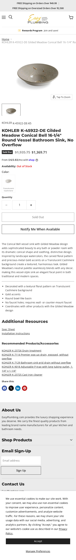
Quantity (7, 197)
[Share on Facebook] (4, 388)
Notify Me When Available (40, 229)
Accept (38, 541)
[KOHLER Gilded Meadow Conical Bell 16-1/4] (11, 109)
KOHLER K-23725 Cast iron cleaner (22, 374)
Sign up (21, 470)
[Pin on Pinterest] (24, 388)
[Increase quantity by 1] (31, 205)
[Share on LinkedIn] (18, 388)
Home (5, 39)
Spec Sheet (8, 329)
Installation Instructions (16, 333)
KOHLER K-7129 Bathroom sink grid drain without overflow (36, 362)
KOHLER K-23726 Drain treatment (21, 350)
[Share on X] (11, 388)
